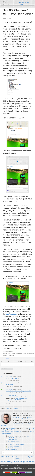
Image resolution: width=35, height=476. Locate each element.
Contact (18, 458)
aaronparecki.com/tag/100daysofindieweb (16, 397)
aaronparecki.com (17, 376)
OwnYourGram (11, 314)
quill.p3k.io (15, 408)
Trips (29, 457)
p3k (33, 353)
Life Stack (10, 448)
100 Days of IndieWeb (11, 395)
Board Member (16, 441)
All (1, 457)
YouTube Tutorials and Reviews (16, 444)
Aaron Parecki (5, 3)
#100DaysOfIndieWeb (21, 398)
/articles (7, 408)
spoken (11, 430)
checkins (29, 353)
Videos (32, 457)
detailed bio (4, 425)
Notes (27, 2)
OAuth (11, 431)
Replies (21, 457)
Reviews (26, 457)
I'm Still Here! (9, 384)
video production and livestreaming (22, 424)
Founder (18, 438)
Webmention (17, 467)
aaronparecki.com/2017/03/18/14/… (15, 400)
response (13, 362)
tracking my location (11, 428)
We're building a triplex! (14, 446)
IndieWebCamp (16, 417)
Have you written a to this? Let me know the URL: (17, 362)
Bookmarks (9, 457)
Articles (21, 2)
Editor (15, 439)
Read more (8, 433)
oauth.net (29, 417)
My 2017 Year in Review (12, 378)
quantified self (17, 431)
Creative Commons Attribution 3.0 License (18, 470)
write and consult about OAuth (20, 419)
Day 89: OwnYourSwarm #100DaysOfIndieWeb (18, 391)
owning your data (5, 431)
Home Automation (12, 449)
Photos (21, 4)
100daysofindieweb (21, 353)
